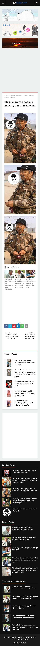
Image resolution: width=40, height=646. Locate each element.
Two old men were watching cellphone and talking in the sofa (24, 403)
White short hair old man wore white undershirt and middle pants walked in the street (25, 373)
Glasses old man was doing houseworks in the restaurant (23, 588)
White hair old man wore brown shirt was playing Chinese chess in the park (25, 627)
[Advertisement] (20, 71)
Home (6, 96)
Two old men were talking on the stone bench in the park (24, 383)
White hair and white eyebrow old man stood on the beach (25, 597)
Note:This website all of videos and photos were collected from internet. (21, 638)
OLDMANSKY (22, 643)
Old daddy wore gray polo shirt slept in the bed (24, 607)
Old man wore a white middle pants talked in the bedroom (25, 362)
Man (10, 96)
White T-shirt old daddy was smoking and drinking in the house (24, 393)
